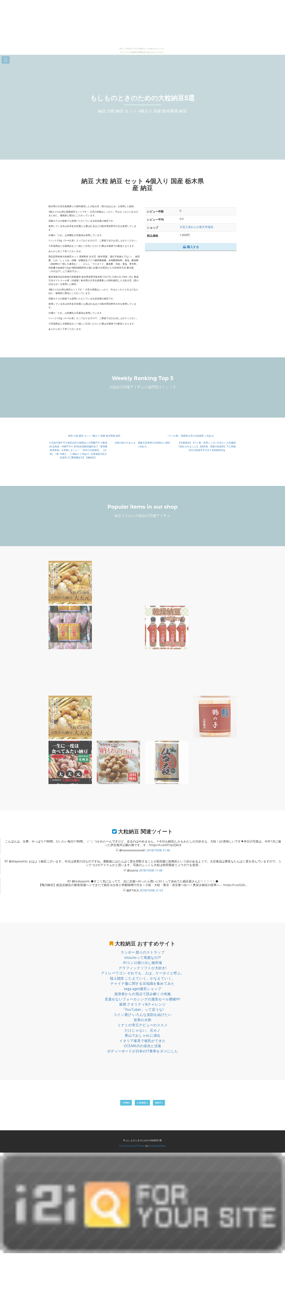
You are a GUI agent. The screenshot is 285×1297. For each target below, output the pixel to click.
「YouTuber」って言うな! (142, 1009)
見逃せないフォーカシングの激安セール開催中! (142, 999)
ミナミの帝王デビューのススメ (142, 1025)
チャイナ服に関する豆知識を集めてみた (142, 983)
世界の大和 (142, 1020)
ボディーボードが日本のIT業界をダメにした (142, 1051)
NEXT (158, 1102)
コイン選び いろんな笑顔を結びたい (142, 1014)
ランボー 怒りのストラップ (143, 952)
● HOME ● (142, 1102)
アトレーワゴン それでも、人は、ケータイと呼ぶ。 (142, 973)
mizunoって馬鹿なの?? (142, 957)
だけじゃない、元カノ (142, 1030)
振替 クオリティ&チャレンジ (142, 1004)
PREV (126, 1102)
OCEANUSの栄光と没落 (142, 1045)
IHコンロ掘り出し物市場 (142, 962)
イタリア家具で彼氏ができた (142, 1040)
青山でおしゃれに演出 (142, 1035)
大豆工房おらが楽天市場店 (196, 227)
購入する (192, 247)
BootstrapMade (157, 1145)
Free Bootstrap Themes (132, 1145)
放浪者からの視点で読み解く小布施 (142, 993)
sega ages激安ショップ (142, 988)
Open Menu (6, 60)
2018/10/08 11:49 (150, 870)
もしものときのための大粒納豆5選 (142, 98)
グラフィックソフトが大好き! (142, 968)
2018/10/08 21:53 (151, 890)
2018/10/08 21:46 (158, 850)
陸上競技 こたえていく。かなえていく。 (142, 978)
